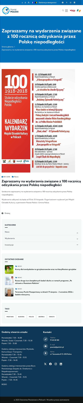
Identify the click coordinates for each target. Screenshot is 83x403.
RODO (4, 384)
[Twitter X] (45, 364)
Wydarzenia (10, 238)
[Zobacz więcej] (9, 269)
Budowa (21, 316)
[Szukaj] (63, 10)
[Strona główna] (10, 10)
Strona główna (7, 47)
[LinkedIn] (61, 364)
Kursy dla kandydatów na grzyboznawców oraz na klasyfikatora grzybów (45, 269)
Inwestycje (9, 245)
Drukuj (7, 213)
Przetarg (10, 316)
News (16, 177)
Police (31, 316)
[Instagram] (55, 364)
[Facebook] (50, 364)
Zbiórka (41, 316)
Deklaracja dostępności (48, 3)
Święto (52, 316)
